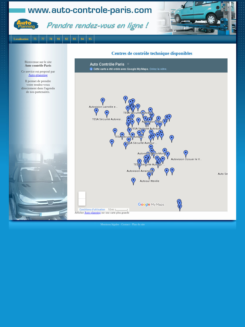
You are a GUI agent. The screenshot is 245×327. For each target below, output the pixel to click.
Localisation (21, 39)
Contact (125, 224)
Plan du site (138, 224)
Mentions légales (109, 224)
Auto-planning (38, 75)
